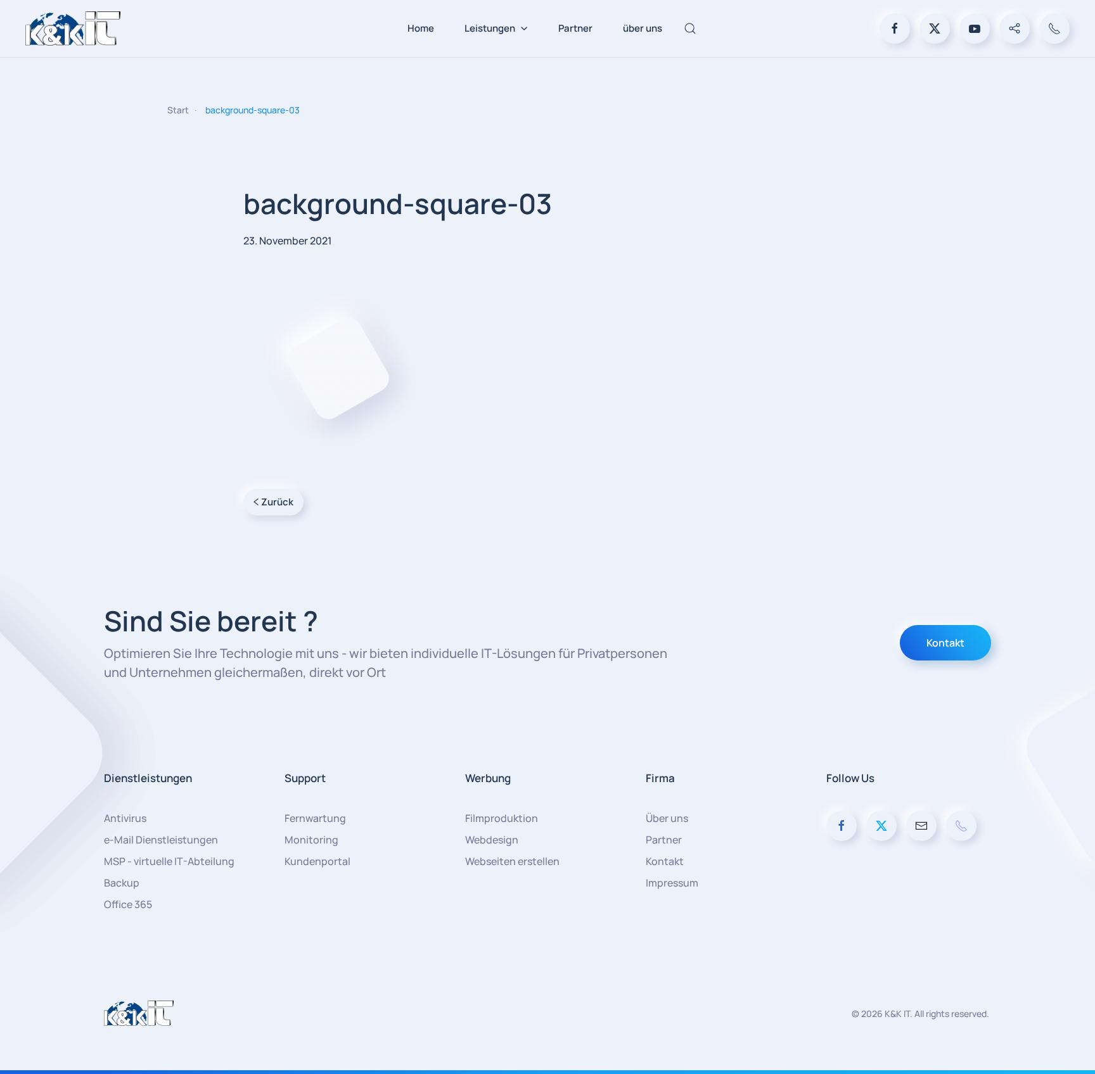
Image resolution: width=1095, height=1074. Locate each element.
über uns (642, 28)
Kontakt (945, 643)
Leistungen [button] (489, 28)
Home (420, 28)
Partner (575, 28)
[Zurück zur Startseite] (72, 28)
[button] (690, 28)
